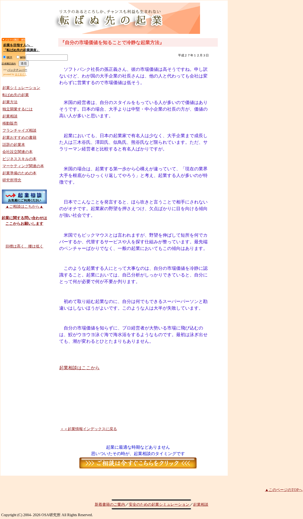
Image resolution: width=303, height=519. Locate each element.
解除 (23, 57)
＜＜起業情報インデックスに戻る (88, 429)
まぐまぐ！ (21, 74)
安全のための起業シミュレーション (159, 504)
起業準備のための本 (19, 173)
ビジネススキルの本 (19, 159)
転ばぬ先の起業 (15, 95)
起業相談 (10, 116)
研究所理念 (11, 180)
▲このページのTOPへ (284, 490)
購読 (9, 57)
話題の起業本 (13, 145)
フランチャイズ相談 (19, 130)
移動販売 (10, 123)
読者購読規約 (9, 63)
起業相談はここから (79, 367)
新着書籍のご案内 (110, 504)
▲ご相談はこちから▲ (24, 206)
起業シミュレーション (21, 88)
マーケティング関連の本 (23, 166)
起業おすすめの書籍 (19, 137)
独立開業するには (17, 109)
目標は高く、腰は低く (24, 246)
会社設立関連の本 (17, 152)
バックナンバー (17, 70)
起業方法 (10, 102)
